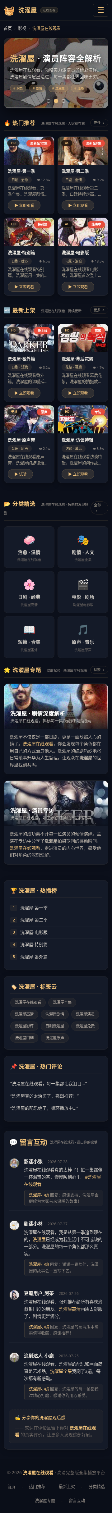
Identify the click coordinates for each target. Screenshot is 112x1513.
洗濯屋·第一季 (34, 908)
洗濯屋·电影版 (34, 932)
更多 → (99, 122)
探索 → (99, 669)
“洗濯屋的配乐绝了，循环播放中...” (44, 1108)
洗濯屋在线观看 (38, 744)
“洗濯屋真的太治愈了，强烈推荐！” (44, 1096)
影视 (22, 28)
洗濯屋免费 (85, 1026)
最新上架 (67, 1486)
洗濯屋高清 (24, 1014)
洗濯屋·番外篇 (34, 957)
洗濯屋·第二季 (34, 920)
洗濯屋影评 (24, 1026)
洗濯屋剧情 (54, 1014)
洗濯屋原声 (54, 1037)
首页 (8, 28)
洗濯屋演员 (85, 1014)
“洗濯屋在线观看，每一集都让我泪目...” (48, 1083)
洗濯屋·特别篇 (34, 944)
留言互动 (77, 1500)
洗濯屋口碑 (24, 1037)
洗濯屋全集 (62, 1002)
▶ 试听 (20, 474)
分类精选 (97, 1486)
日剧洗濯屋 (54, 1026)
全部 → (97, 508)
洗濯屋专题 (45, 1500)
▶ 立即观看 (24, 205)
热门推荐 (37, 1486)
